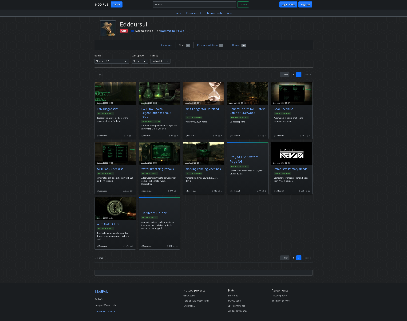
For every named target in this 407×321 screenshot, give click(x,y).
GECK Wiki (189, 295)
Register (305, 4)
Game (98, 55)
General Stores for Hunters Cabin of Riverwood (247, 111)
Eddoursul (103, 135)
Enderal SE (189, 305)
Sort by (154, 55)
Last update (138, 55)
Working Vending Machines (203, 169)
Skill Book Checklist (110, 169)
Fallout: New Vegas (105, 113)
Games (116, 4)
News (229, 13)
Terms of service (281, 300)
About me (166, 45)
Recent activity (194, 13)
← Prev (285, 74)
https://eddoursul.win (172, 30)
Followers (237, 45)
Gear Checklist (283, 109)
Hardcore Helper (153, 213)
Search (243, 4)
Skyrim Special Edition (151, 121)
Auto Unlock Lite (108, 224)
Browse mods (214, 13)
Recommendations (209, 45)
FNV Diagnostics (107, 109)
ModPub (101, 291)
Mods (184, 45)
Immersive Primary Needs (290, 169)
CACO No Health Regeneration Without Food (156, 112)
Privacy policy (279, 295)
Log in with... (288, 4)
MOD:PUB (101, 4)
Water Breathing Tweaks (157, 169)
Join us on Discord (105, 311)
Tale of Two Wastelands (196, 300)
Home (178, 13)
